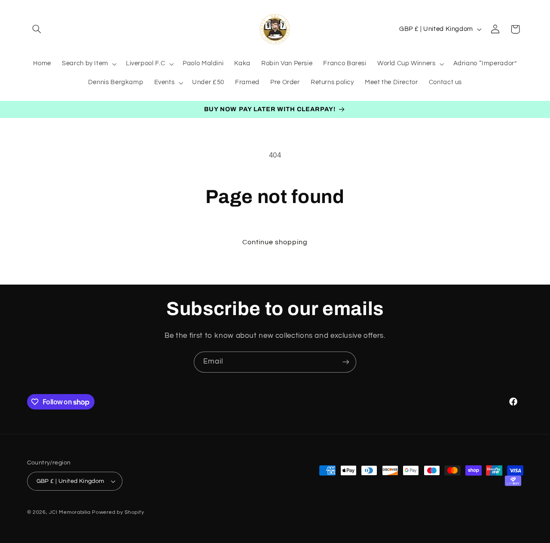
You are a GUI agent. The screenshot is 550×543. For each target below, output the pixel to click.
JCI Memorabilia (69, 512)
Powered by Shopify (118, 512)
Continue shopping (275, 242)
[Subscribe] (346, 362)
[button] (37, 29)
